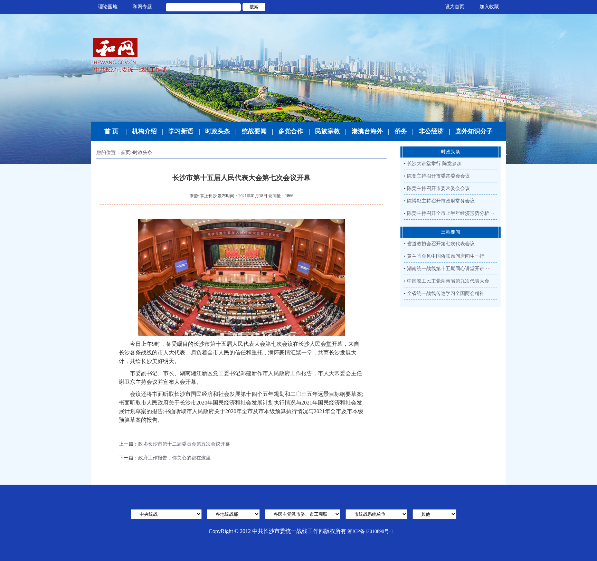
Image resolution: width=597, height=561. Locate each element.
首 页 (111, 131)
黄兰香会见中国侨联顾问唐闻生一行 (445, 256)
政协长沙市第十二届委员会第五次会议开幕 (184, 444)
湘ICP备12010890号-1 (370, 531)
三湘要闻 (450, 232)
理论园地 (107, 6)
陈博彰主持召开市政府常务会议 (441, 200)
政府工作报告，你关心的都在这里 (174, 457)
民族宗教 (327, 131)
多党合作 (290, 131)
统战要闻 (254, 131)
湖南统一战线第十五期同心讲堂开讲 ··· (449, 268)
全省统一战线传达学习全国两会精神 (445, 293)
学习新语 (181, 131)
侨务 (401, 131)
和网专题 (142, 6)
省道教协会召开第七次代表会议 (441, 243)
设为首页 (454, 6)
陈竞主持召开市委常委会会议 (438, 176)
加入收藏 (489, 6)
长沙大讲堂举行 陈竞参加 (434, 163)
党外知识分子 (474, 131)
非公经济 (431, 131)
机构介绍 (144, 131)
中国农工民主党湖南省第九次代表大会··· (450, 281)
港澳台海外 (367, 131)
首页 (125, 152)
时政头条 (217, 131)
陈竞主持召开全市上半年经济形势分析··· (450, 213)
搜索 (253, 6)
